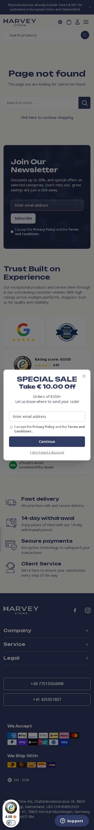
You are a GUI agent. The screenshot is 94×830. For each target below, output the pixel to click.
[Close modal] (84, 376)
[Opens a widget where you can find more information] (71, 821)
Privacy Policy (44, 427)
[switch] (11, 822)
